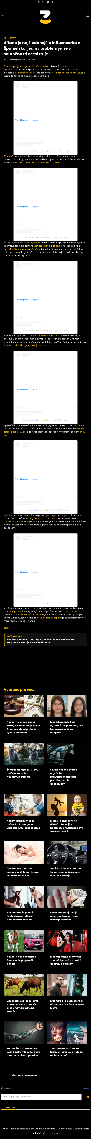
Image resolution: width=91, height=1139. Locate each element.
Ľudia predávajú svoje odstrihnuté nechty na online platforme (64, 916)
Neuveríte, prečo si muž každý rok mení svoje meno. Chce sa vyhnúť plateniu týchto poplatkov (24, 727)
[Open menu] (88, 16)
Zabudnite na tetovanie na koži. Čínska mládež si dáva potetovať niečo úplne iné (23, 1052)
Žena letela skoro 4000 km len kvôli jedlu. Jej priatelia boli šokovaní (66, 1052)
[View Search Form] (2, 16)
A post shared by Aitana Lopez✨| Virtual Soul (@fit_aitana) (45, 151)
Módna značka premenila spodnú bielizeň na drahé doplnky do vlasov (65, 960)
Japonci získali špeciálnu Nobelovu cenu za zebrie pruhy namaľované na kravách (22, 1006)
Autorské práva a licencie (46, 1133)
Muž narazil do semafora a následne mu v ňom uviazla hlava (67, 1004)
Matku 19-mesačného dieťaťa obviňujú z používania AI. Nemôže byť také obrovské (66, 826)
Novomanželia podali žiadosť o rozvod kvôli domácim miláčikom (20, 916)
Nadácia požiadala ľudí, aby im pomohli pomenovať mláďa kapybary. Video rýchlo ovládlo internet (40, 641)
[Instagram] (43, 2)
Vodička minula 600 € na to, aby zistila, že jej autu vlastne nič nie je (65, 872)
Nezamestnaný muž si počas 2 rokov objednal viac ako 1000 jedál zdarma (23, 824)
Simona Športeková (17, 60)
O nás (5, 1128)
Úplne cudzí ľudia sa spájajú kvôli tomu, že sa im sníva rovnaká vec (23, 872)
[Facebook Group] (48, 2)
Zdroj (6, 627)
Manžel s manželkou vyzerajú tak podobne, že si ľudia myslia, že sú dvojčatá (66, 727)
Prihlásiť (86, 1088)
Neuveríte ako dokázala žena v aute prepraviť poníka (21, 960)
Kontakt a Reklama (45, 1128)
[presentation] (24, 706)
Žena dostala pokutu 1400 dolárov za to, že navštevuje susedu (22, 773)
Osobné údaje (65, 1128)
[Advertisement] (46, 666)
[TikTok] (52, 2)
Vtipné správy (10, 38)
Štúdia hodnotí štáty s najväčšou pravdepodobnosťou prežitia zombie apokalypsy (63, 776)
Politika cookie (82, 1128)
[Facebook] (38, 2)
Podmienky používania (22, 1128)
